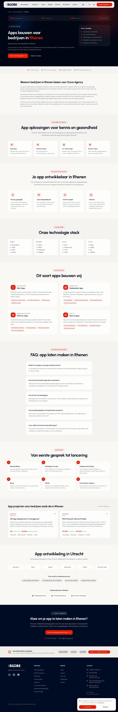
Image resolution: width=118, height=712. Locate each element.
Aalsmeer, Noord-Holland (88, 580)
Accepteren (87, 707)
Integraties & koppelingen (41, 688)
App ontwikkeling (39, 670)
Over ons (57, 4)
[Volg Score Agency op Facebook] (18, 674)
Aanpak (50, 4)
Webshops (37, 676)
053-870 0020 (51, 638)
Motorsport (66, 4)
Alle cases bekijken (103, 506)
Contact (74, 4)
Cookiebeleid (100, 703)
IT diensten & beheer (40, 685)
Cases (43, 4)
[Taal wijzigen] (84, 4)
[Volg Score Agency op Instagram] (13, 674)
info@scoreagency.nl (67, 638)
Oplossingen (24, 4)
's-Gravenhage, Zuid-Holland (30, 580)
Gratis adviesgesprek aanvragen (57, 632)
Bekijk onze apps (36, 56)
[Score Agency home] (11, 4)
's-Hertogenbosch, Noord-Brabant (51, 580)
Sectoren (34, 4)
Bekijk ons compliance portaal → (99, 652)
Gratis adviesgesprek (17, 56)
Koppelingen (63, 679)
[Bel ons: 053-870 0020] (89, 4)
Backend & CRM (38, 692)
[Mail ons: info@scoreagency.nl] (94, 4)
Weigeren (105, 707)
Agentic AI (37, 682)
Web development (39, 673)
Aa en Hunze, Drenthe (71, 580)
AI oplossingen (38, 679)
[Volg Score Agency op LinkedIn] (9, 674)
